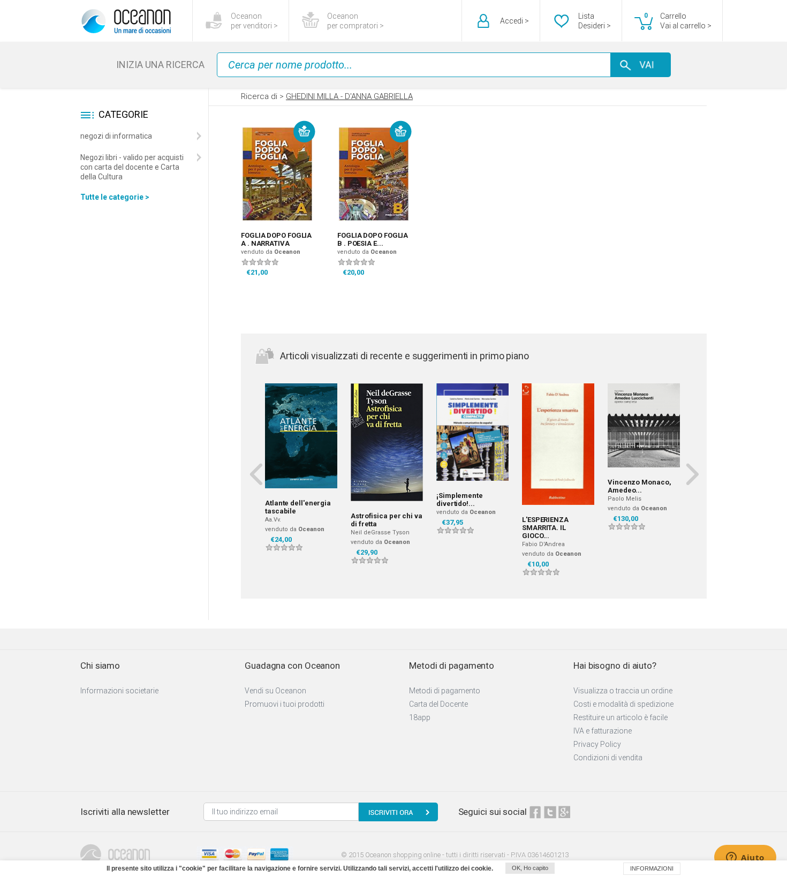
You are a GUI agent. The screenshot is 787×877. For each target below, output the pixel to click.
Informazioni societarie (119, 690)
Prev (255, 474)
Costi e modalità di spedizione (623, 704)
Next (692, 474)
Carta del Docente (438, 704)
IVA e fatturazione (602, 731)
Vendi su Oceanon (275, 690)
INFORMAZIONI (652, 868)
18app (419, 717)
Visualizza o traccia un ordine (622, 690)
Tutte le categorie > (114, 197)
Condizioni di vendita (607, 757)
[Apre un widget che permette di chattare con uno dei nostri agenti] (745, 858)
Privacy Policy (597, 744)
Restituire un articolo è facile (620, 717)
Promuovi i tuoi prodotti (284, 704)
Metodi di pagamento (444, 690)
